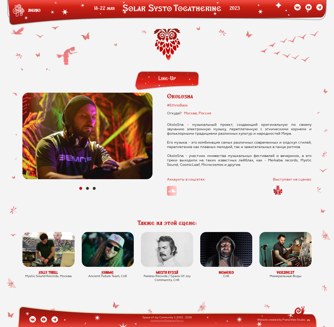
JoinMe (108, 272)
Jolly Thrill (48, 272)
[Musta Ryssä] (167, 234)
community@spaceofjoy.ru (167, 320)
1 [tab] (80, 188)
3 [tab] (94, 188)
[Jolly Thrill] (48, 234)
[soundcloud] (172, 190)
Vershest (285, 272)
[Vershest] (285, 234)
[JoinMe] (108, 234)
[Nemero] (226, 234)
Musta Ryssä (167, 272)
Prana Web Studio (293, 320)
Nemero (226, 272)
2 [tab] (87, 188)
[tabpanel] (87, 136)
